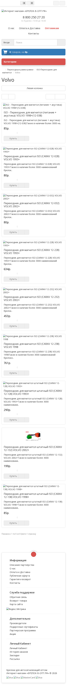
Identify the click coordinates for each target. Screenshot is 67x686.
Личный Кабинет (18, 648)
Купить (12, 138)
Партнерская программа (23, 630)
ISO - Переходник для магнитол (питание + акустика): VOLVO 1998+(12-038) (30, 114)
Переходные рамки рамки (20, 69)
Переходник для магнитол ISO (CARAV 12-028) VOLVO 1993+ (31, 158)
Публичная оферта (20, 575)
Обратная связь (18, 597)
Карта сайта (16, 604)
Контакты (15, 582)
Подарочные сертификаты (24, 626)
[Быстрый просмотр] (22, 138)
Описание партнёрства (22, 564)
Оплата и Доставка (20, 572)
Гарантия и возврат (20, 579)
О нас (13, 568)
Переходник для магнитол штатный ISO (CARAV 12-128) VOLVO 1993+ (33, 392)
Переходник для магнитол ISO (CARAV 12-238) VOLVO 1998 (31, 345)
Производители (18, 623)
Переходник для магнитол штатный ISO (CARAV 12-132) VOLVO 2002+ (33, 448)
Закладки (14, 655)
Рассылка (15, 658)
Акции (13, 634)
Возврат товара (18, 600)
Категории (10, 61)
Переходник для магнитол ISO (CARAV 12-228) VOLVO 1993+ (31, 251)
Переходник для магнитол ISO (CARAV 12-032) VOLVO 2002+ (31, 205)
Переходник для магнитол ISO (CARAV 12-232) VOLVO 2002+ (31, 298)
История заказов (19, 651)
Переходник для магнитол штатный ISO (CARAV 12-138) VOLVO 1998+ (33, 495)
